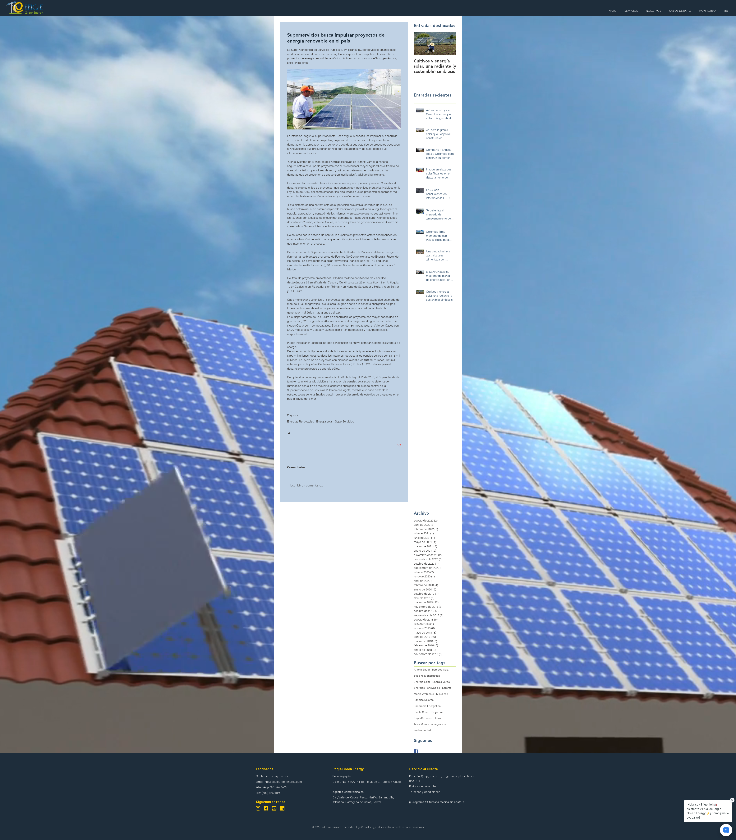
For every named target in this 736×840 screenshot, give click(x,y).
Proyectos (437, 712)
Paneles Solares (424, 700)
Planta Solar (421, 712)
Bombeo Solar (440, 669)
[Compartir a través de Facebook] (289, 433)
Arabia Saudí (422, 669)
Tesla (438, 718)
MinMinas (442, 694)
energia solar (439, 724)
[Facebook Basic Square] (416, 751)
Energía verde (441, 682)
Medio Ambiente (424, 694)
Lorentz (446, 687)
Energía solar (324, 421)
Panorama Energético (427, 706)
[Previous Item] (420, 44)
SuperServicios (344, 421)
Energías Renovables (300, 421)
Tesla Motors (421, 724)
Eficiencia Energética (427, 675)
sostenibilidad (422, 730)
